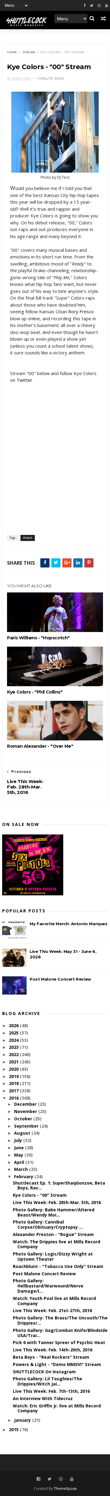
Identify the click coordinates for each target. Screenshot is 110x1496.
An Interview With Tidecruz (43, 1398)
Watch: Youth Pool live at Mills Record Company (54, 1300)
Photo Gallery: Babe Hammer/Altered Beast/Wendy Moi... (53, 1212)
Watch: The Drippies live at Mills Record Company (56, 1244)
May (19, 1155)
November (26, 1111)
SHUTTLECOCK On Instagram (44, 1372)
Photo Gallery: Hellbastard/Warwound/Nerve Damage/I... (48, 1286)
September (27, 1126)
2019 (14, 1076)
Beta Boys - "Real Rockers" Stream (51, 1357)
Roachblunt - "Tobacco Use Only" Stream (58, 1266)
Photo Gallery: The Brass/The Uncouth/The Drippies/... (60, 1320)
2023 (14, 1047)
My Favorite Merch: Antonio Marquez (68, 923)
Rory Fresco (81, 311)
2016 (14, 1098)
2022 (14, 1054)
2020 (14, 1069)
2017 (14, 1091)
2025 (14, 1033)
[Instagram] (99, 5)
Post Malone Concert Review (60, 979)
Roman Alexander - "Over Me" (40, 746)
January (23, 1420)
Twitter (24, 380)
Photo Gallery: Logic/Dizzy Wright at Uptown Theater (53, 1256)
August (22, 1133)
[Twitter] (91, 5)
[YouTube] (72, 1479)
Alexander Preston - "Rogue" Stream (53, 1234)
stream (28, 52)
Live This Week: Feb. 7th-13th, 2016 (51, 1391)
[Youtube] (106, 5)
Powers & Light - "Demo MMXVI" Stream (57, 1364)
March (21, 1169)
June (19, 1147)
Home (12, 52)
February (24, 1176)
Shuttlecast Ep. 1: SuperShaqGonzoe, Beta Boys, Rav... (59, 1185)
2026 (14, 1025)
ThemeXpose (65, 1488)
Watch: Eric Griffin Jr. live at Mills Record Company (57, 1408)
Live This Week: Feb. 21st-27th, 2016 (52, 1310)
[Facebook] (85, 5)
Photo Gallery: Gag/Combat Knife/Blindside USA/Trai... (60, 1332)
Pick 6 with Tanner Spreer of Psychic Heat (59, 1342)
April (19, 1162)
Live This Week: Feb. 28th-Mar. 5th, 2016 (57, 1202)
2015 (14, 1429)
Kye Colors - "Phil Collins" (34, 692)
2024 (14, 1040)
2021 (14, 1062)
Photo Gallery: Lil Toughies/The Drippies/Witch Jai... (47, 1381)
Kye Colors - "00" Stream (40, 1195)
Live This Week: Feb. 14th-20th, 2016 (52, 1350)
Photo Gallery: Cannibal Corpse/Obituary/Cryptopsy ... (48, 1224)
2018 (14, 1083)
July (18, 1140)
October (23, 1119)
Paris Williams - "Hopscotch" (38, 638)
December (26, 1104)
